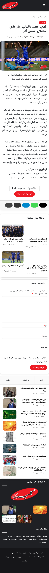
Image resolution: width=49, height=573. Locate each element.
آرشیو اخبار (40, 557)
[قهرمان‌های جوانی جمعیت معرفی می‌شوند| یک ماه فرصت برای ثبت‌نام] (9, 414)
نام (45, 325)
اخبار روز (13, 557)
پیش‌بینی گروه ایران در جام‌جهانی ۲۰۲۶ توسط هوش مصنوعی (37, 268)
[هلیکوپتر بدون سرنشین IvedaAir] (9, 448)
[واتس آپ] (34, 205)
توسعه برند (42, 542)
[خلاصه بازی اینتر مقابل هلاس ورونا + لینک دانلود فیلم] (12, 231)
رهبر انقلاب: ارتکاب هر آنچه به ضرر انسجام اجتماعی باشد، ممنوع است (34, 401)
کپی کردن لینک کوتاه (24, 193)
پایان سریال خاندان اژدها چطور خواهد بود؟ (33, 390)
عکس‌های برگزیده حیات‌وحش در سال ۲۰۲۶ (33, 435)
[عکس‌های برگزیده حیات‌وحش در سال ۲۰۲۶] (9, 437)
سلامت (24, 561)
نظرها (8, 380)
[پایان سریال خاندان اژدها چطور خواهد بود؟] (9, 392)
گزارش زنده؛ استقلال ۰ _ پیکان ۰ (12, 267)
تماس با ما (31, 557)
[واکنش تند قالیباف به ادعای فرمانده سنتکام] (9, 519)
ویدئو (7, 557)
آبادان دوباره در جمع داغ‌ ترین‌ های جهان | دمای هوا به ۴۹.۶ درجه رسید (33, 423)
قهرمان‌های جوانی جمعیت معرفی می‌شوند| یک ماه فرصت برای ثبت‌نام (33, 412)
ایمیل (44, 336)
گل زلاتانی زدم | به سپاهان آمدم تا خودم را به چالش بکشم (38, 241)
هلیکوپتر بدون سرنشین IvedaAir (34, 445)
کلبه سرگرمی (42, 17)
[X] (43, 205)
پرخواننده (25, 380)
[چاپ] (9, 205)
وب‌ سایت (43, 347)
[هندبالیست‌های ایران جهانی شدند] (9, 460)
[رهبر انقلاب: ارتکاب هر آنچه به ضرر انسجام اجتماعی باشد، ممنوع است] (9, 403)
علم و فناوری (22, 557)
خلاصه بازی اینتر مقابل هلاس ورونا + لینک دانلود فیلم (13, 240)
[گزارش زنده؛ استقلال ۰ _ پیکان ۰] (12, 257)
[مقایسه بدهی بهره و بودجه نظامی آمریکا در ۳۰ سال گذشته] (9, 471)
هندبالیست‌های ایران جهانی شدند (34, 456)
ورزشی (34, 17)
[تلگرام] (26, 205)
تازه (41, 380)
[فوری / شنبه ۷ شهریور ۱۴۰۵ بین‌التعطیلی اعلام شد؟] (40, 519)
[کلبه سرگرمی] (10, 5)
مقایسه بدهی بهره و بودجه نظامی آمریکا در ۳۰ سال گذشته (32, 469)
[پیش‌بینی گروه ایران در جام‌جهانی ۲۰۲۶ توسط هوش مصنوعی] (36, 257)
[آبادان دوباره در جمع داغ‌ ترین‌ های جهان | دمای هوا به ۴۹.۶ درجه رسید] (9, 426)
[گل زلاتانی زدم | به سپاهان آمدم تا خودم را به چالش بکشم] (36, 231)
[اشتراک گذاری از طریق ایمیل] (17, 205)
